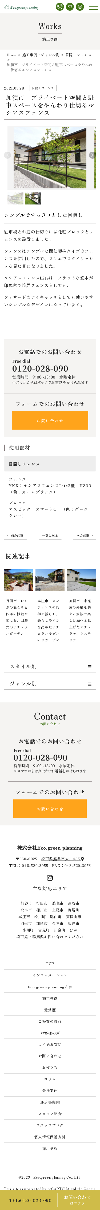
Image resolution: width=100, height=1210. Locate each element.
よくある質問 (50, 1044)
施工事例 (50, 998)
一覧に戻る (50, 535)
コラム (50, 1079)
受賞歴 (50, 1009)
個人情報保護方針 (50, 1137)
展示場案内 (50, 1102)
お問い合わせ (50, 420)
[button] (92, 155)
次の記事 (83, 535)
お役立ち (50, 1067)
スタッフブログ (50, 1125)
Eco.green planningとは (50, 986)
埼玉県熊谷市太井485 (61, 858)
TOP (50, 963)
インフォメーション (50, 975)
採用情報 (50, 1148)
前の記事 (17, 535)
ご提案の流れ (50, 1021)
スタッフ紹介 (50, 1113)
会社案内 (50, 1090)
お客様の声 (50, 1033)
